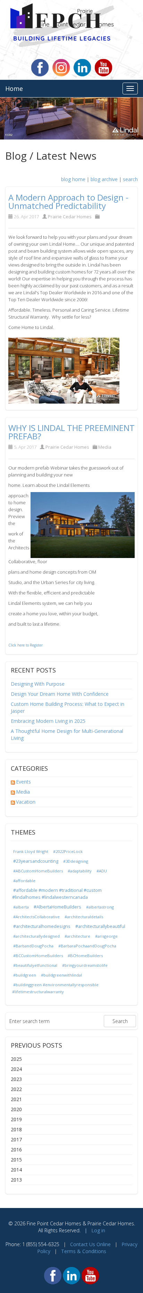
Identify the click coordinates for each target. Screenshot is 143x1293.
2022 (16, 1089)
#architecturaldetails (84, 916)
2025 (16, 1059)
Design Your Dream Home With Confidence (60, 694)
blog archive (104, 179)
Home (14, 88)
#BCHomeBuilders (85, 955)
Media (104, 447)
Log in (98, 1230)
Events (23, 781)
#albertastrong (100, 907)
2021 (16, 1099)
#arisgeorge (106, 936)
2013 (16, 1179)
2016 (16, 1149)
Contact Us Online (90, 1244)
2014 (16, 1169)
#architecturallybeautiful (100, 926)
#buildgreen (24, 975)
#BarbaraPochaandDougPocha (87, 945)
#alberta (21, 907)
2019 (16, 1119)
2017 (16, 1139)
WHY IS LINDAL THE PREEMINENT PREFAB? (71, 432)
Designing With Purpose (38, 684)
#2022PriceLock (68, 851)
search (130, 179)
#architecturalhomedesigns (41, 926)
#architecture (77, 936)
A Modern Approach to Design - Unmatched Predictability (68, 201)
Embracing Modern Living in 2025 (48, 721)
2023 (16, 1079)
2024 (16, 1069)
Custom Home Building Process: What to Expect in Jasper (67, 707)
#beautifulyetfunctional (35, 965)
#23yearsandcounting (35, 861)
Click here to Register (25, 645)
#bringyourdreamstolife (85, 965)
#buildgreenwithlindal (61, 975)
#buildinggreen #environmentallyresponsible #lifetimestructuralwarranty (55, 988)
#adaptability (80, 870)
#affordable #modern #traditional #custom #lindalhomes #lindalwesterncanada (57, 893)
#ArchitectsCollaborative (36, 916)
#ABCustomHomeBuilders (38, 870)
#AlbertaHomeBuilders (57, 907)
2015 (16, 1159)
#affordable (24, 880)
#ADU (101, 870)
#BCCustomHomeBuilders (38, 955)
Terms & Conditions (83, 1251)
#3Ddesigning (75, 861)
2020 (16, 1109)
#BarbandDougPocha (33, 945)
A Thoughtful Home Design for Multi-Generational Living (67, 734)
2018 (16, 1129)
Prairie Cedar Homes (70, 216)
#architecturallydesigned (36, 936)
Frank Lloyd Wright (30, 851)
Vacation (25, 801)
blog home (73, 179)
